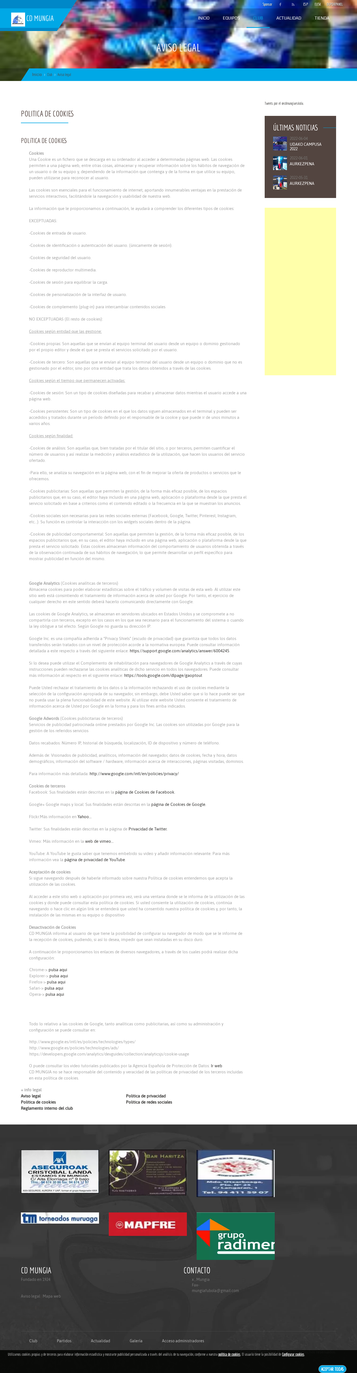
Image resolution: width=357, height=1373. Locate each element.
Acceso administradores (183, 1341)
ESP (305, 4)
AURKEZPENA (302, 164)
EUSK (318, 4)
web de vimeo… (99, 841)
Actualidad (288, 18)
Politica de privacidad (146, 1095)
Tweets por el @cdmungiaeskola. (284, 103)
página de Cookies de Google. (178, 804)
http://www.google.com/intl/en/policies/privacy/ (134, 773)
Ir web (216, 1065)
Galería (136, 1341)
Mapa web (52, 1296)
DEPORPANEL (330, 4)
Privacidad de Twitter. (148, 829)
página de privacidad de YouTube (94, 859)
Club (258, 18)
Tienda (322, 18)
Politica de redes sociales (149, 1102)
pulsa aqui (58, 969)
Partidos (64, 1341)
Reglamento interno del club (47, 1108)
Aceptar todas (332, 1369)
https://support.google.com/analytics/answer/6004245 (179, 650)
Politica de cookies (38, 1102)
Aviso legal (31, 1095)
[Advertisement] (300, 291)
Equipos (231, 18)
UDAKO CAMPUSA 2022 (306, 146)
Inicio (203, 18)
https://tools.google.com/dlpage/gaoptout (162, 675)
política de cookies (229, 1354)
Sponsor (266, 4)
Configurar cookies (293, 1354)
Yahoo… (84, 816)
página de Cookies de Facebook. (145, 792)
